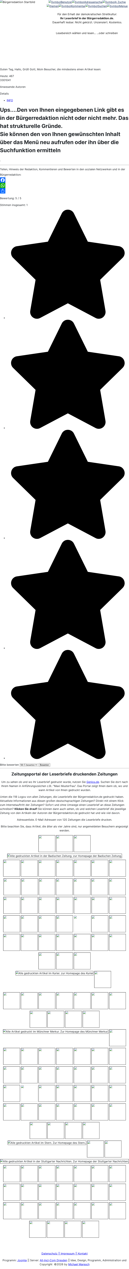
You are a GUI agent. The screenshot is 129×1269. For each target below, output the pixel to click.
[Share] (64, 190)
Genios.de (93, 782)
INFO (10, 100)
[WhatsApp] (64, 185)
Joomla (22, 1260)
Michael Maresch (79, 1264)
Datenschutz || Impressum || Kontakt (64, 1253)
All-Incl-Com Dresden (53, 1260)
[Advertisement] (64, 57)
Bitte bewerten (9, 764)
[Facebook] (64, 180)
